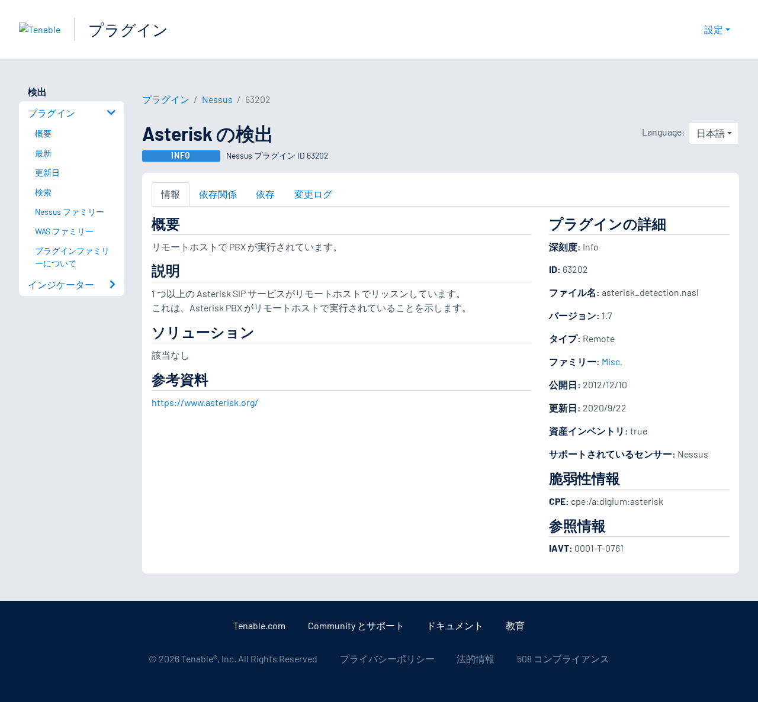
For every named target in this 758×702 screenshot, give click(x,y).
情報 (170, 193)
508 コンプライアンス (563, 658)
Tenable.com (259, 625)
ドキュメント (454, 625)
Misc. (612, 361)
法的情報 (475, 658)
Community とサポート (356, 625)
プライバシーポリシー (387, 658)
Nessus (217, 99)
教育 (515, 625)
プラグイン (128, 29)
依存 (265, 193)
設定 (713, 29)
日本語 (710, 133)
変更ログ (313, 193)
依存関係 (218, 193)
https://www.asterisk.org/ (205, 402)
